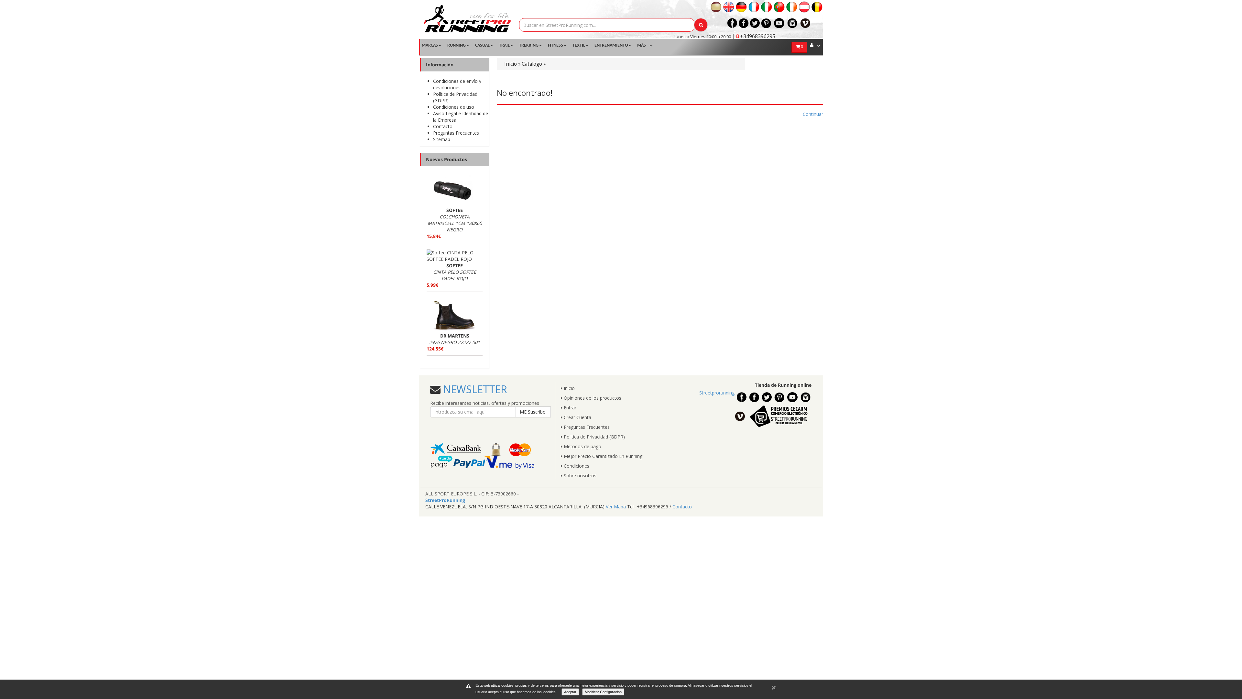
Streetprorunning (717, 393)
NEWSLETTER (474, 389)
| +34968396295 (753, 36)
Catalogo (532, 64)
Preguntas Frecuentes (456, 133)
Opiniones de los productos (591, 398)
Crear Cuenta (576, 417)
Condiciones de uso (453, 107)
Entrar (569, 408)
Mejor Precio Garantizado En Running (602, 456)
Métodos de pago (581, 446)
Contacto (442, 126)
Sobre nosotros (579, 475)
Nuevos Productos (446, 159)
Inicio (510, 64)
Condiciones (575, 466)
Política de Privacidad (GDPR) (593, 437)
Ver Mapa (616, 507)
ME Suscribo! (533, 412)
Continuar (813, 114)
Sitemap (441, 139)
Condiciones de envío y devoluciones (457, 84)
